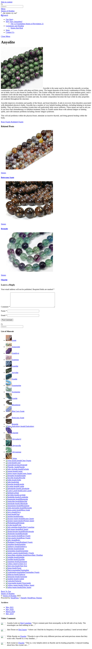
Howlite (22, 478)
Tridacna (22, 574)
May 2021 (10, 607)
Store (8, 30)
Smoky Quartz (28, 553)
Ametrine (15, 360)
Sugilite (22, 559)
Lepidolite (24, 497)
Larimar (16, 493)
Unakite (21, 579)
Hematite (22, 476)
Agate (14, 340)
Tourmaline (24, 570)
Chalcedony (29, 426)
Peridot (20, 516)
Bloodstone (16, 405)
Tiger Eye (23, 564)
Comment (5, 307)
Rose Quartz (5, 122)
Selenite (21, 549)
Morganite (28, 508)
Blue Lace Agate (18, 411)
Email (4, 315)
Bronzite (4, 229)
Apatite (14, 379)
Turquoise (23, 577)
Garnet (19, 471)
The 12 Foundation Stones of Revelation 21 (27, 24)
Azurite (14, 398)
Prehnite (21, 523)
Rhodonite (24, 534)
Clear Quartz (26, 461)
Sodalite (21, 557)
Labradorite (25, 488)
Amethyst (15, 353)
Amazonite (16, 347)
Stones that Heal (17, 28)
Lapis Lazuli (26, 491)
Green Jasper (27, 473)
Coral (18, 463)
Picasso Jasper (28, 519)
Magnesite (24, 499)
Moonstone (25, 506)
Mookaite (24, 504)
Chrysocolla (16, 445)
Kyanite (21, 486)
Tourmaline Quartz (32, 572)
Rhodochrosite (28, 531)
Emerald (24, 465)
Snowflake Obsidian (35, 555)
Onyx (18, 512)
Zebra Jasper (26, 587)
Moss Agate (25, 510)
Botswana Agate (7, 177)
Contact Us (10, 32)
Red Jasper (24, 529)
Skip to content (6, 2)
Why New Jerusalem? (14, 22)
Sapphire (22, 544)
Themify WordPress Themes (31, 598)
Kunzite (21, 484)
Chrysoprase (16, 452)
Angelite (15, 366)
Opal (18, 514)
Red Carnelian (28, 527)
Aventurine (16, 392)
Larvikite (22, 495)
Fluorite (4, 280)
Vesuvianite (26, 583)
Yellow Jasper (29, 585)
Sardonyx (23, 546)
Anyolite (15, 373)
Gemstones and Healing (15, 26)
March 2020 (10, 612)
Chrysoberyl (16, 439)
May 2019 (10, 614)
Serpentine (24, 551)
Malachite (23, 501)
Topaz (19, 568)
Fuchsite (26, 469)
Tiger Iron (23, 566)
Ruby (18, 540)
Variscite (18, 581)
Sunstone (23, 562)
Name (4, 311)
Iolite (19, 480)
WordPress (15, 598)
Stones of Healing (9, 596)
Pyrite (19, 525)
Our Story (9, 19)
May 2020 (10, 609)
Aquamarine (16, 385)
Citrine (14, 458)
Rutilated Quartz (16, 122)
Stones (3, 173)
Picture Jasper (29, 521)
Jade (17, 482)
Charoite (15, 433)
